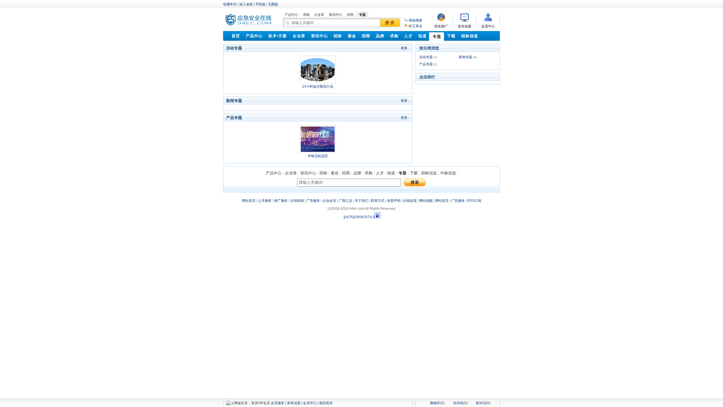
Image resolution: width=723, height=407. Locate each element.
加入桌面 (246, 4)
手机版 (260, 4)
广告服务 (313, 201)
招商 (346, 173)
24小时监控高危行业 (317, 86)
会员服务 (277, 403)
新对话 (481, 403)
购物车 (435, 403)
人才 (380, 173)
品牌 (357, 173)
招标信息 (429, 173)
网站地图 (426, 201)
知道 (391, 173)
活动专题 (426, 57)
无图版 (273, 4)
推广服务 (281, 201)
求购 (369, 173)
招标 (323, 173)
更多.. (405, 48)
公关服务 (265, 201)
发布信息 (293, 403)
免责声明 (393, 201)
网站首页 (249, 201)
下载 (414, 173)
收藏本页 (230, 4)
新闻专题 (465, 57)
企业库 (291, 173)
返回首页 (326, 403)
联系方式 (377, 201)
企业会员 (329, 201)
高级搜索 (415, 20)
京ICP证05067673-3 (358, 217)
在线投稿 (297, 201)
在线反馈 (410, 201)
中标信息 (448, 173)
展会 (335, 173)
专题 (402, 173)
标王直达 (415, 26)
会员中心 (310, 403)
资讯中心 (308, 173)
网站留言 (442, 201)
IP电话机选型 (318, 156)
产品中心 (274, 173)
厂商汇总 (345, 201)
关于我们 (361, 201)
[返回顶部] (413, 403)
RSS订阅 (474, 201)
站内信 (458, 403)
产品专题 (426, 64)
